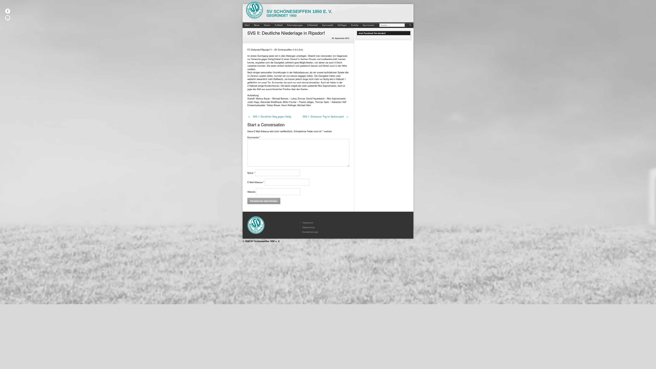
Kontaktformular (310, 232)
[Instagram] (7, 17)
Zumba (354, 25)
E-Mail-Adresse (255, 182)
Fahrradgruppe (295, 25)
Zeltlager (342, 25)
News (256, 25)
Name (251, 172)
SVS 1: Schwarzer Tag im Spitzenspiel (325, 116)
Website (251, 191)
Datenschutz (308, 227)
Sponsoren (368, 25)
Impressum (307, 222)
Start (247, 25)
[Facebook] (7, 11)
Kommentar (253, 137)
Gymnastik (327, 25)
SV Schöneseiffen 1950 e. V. (299, 11)
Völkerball (312, 25)
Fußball (279, 25)
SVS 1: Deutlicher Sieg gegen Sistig (269, 116)
